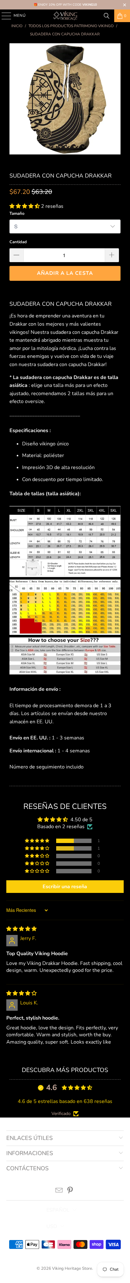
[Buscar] (107, 15)
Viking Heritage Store (72, 1268)
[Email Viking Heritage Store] (59, 1191)
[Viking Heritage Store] (65, 15)
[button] (25, 206)
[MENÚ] (3, 15)
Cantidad (18, 242)
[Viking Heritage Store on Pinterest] (70, 1191)
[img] (21, 928)
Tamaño (16, 213)
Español (57, 1210)
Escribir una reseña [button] (65, 886)
